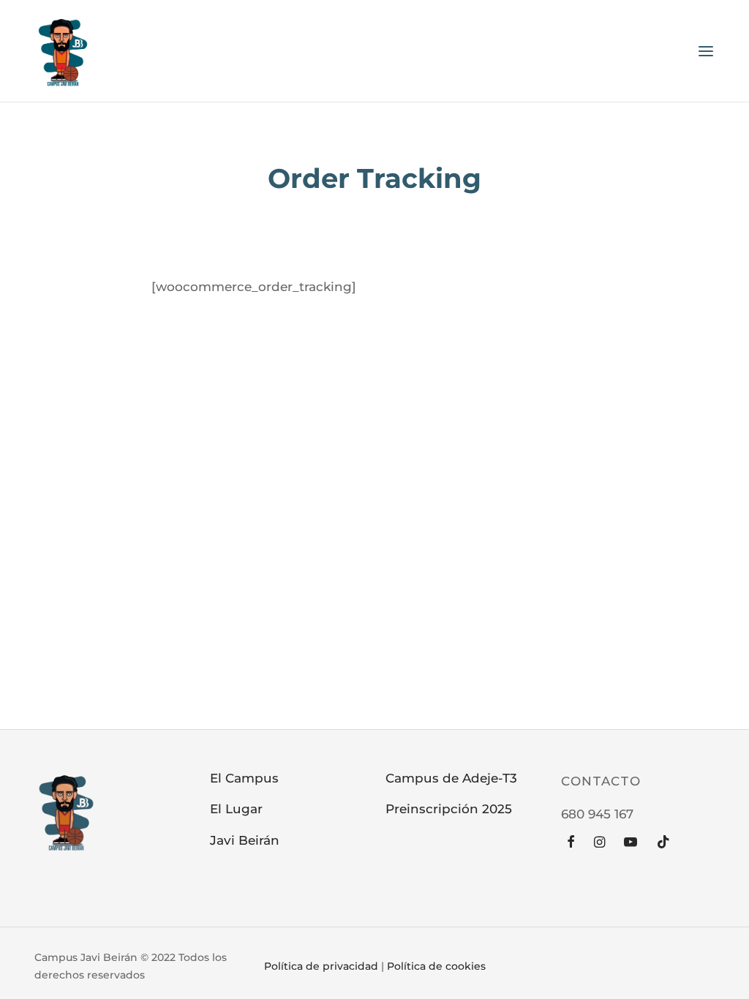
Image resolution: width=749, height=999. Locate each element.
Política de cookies (436, 966)
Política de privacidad (321, 966)
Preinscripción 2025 (448, 809)
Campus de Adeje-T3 (451, 778)
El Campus (244, 778)
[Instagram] (599, 843)
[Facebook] (571, 843)
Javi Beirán (244, 840)
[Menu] (706, 51)
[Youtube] (630, 843)
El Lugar (236, 809)
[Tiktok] (663, 843)
